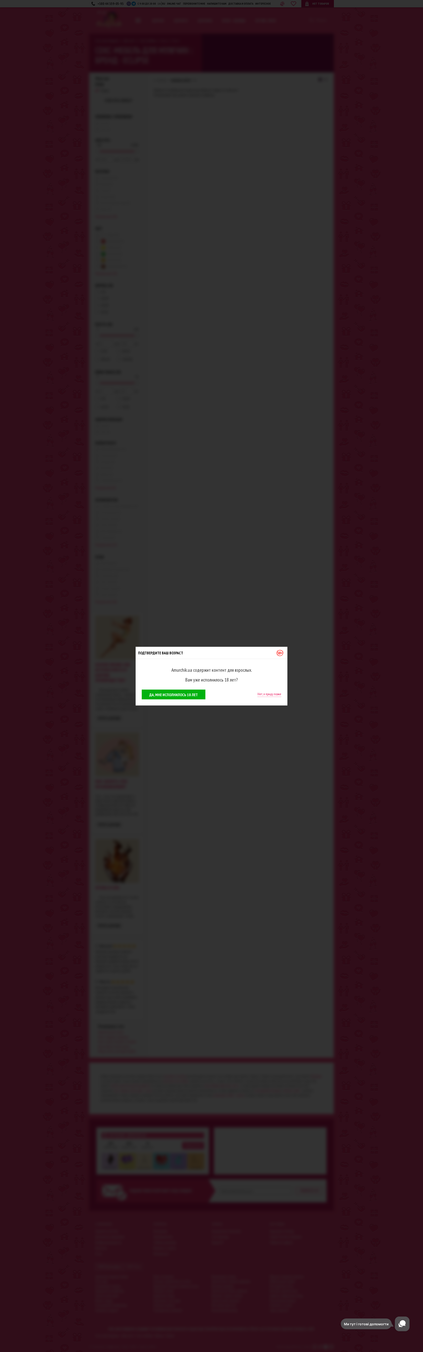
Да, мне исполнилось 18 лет (173, 694)
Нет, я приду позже (269, 694)
